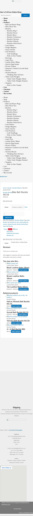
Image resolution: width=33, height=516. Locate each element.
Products (7, 22)
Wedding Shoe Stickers (15, 75)
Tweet (5, 229)
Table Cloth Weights (12, 77)
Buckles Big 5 (12, 31)
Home (6, 18)
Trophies (8, 83)
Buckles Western (13, 39)
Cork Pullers (9, 45)
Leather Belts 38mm (12, 62)
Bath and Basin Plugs (13, 24)
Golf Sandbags (12, 54)
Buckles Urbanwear (14, 37)
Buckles (8, 29)
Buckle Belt (24, 224)
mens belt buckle (8, 226)
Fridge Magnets (10, 47)
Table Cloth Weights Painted (17, 81)
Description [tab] (10, 231)
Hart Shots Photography (15, 430)
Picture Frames (10, 66)
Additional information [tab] (13, 233)
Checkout (7, 89)
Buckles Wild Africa (14, 43)
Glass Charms (10, 50)
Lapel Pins (9, 60)
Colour (6, 207)
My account (8, 93)
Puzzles (8, 70)
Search (25, 15)
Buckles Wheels (12, 41)
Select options (23, 270)
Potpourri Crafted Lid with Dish (16, 68)
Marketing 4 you (6, 504)
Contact (6, 91)
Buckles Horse (12, 33)
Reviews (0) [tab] (10, 235)
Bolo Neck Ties (10, 26)
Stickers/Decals (10, 72)
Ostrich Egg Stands (12, 64)
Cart (5, 87)
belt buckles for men (13, 222)
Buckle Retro (12, 35)
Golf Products (10, 52)
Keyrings (8, 58)
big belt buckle (12, 224)
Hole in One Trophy (14, 56)
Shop (5, 20)
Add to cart (8, 217)
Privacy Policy (17, 508)
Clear (25, 207)
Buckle (9, 188)
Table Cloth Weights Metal (16, 79)
